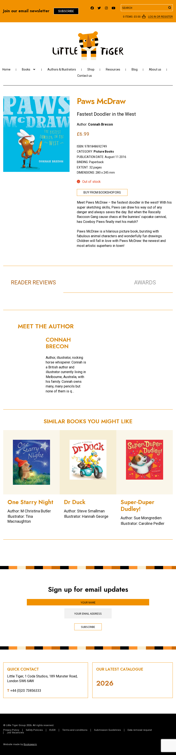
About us (155, 69)
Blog (135, 69)
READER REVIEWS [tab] (33, 282)
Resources (113, 69)
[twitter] (99, 7)
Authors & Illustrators (61, 69)
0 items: (132, 16)
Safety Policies (34, 730)
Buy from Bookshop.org (102, 192)
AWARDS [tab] (145, 282)
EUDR (52, 730)
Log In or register (160, 17)
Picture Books (104, 151)
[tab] (93, 278)
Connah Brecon (100, 124)
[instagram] (106, 7)
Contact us (84, 75)
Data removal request (139, 730)
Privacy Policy (11, 730)
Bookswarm (30, 744)
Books (26, 69)
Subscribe (66, 11)
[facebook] (92, 7)
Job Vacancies (15, 732)
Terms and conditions (74, 730)
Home (6, 69)
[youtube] (113, 7)
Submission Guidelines (107, 730)
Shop (90, 69)
